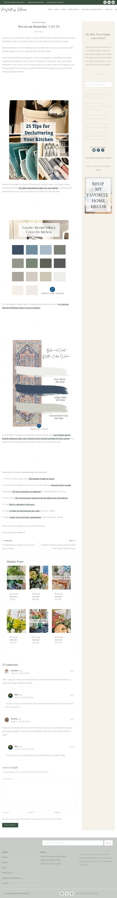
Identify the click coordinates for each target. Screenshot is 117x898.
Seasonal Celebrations (11, 878)
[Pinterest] (109, 2)
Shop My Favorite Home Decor (14, 2)
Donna (14, 718)
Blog (64, 9)
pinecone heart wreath (61, 485)
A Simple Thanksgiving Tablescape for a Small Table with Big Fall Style (97, 106)
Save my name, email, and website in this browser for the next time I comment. (33, 819)
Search (108, 843)
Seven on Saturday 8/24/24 (36, 596)
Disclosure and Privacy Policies (16, 893)
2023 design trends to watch (41, 478)
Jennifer (15, 670)
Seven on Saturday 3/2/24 (14, 640)
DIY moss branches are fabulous (26, 491)
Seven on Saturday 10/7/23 (59, 640)
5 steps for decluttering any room (24, 511)
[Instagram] (113, 2)
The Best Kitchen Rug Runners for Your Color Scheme (18, 545)
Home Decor (7, 873)
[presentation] (16, 577)
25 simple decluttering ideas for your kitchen (38, 188)
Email (31, 812)
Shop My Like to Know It (55, 2)
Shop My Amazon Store (36, 2)
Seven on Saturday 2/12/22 (59, 596)
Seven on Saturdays (39, 22)
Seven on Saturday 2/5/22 (14, 596)
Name (6, 812)
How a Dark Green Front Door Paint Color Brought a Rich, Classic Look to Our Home (97, 136)
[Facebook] (105, 2)
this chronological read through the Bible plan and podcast (41, 498)
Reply (72, 671)
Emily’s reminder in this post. (22, 504)
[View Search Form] (116, 9)
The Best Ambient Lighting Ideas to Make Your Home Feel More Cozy (58, 545)
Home (50, 9)
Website (57, 812)
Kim (16, 694)
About (57, 9)
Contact (109, 9)
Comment (8, 779)
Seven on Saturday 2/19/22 (36, 640)
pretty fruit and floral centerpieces (25, 517)
